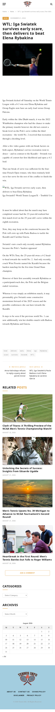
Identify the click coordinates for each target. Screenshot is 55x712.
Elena (29, 351)
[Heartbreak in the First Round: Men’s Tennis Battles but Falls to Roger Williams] (27, 539)
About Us (11, 692)
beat (5, 351)
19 (20, 643)
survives (14, 355)
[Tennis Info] (27, 4)
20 (27, 643)
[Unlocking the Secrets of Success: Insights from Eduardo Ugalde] (27, 451)
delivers (14, 351)
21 (35, 643)
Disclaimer (19, 695)
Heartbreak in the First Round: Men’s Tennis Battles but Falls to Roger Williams (27, 558)
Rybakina (43, 351)
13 (27, 639)
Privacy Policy (34, 695)
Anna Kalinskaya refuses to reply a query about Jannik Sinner (15, 373)
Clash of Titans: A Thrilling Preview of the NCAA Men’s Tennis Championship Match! (27, 427)
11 (13, 639)
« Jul (4, 656)
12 (20, 639)
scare (6, 355)
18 (13, 643)
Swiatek (24, 355)
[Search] (51, 4)
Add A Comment (27, 573)
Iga (35, 351)
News (6, 18)
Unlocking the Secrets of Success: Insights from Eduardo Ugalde (22, 470)
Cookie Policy (39, 692)
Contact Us (23, 692)
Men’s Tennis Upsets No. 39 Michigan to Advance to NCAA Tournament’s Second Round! (26, 513)
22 (42, 643)
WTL (32, 355)
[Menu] (4, 4)
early (22, 351)
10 (6, 639)
